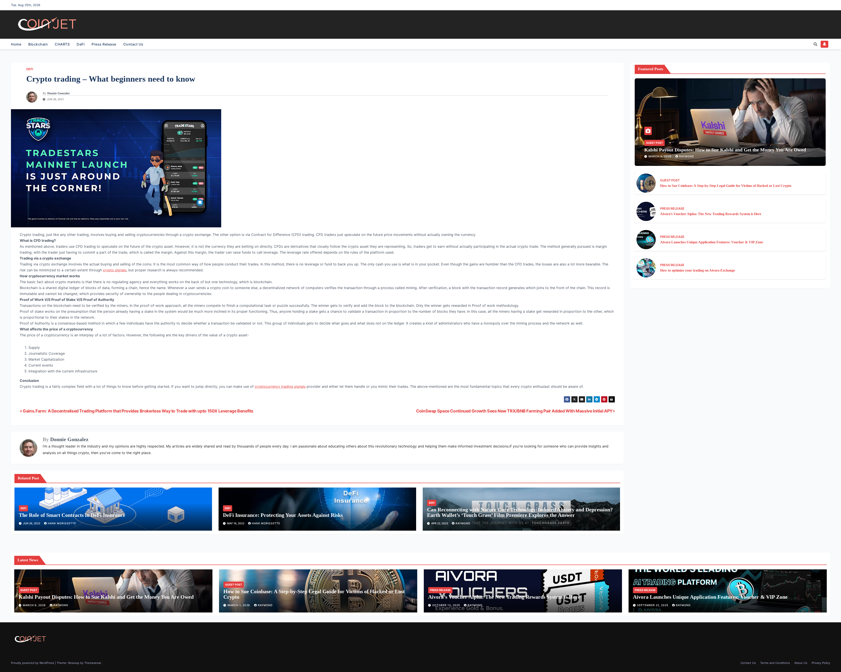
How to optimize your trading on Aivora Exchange (697, 270)
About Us (800, 663)
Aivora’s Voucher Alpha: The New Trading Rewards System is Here (710, 214)
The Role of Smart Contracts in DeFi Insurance (72, 515)
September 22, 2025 (653, 605)
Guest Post (654, 142)
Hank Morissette (62, 523)
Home (16, 44)
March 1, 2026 (239, 605)
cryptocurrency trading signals (280, 386)
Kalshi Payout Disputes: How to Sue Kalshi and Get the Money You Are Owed (725, 150)
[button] (815, 44)
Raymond (463, 523)
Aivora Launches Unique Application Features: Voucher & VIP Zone (711, 242)
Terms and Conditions (775, 663)
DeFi (81, 44)
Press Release (104, 44)
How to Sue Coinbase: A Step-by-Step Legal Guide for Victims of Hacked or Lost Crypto (725, 186)
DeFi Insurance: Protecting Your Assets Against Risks (283, 515)
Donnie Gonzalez (58, 93)
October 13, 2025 (446, 605)
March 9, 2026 (660, 156)
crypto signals (114, 270)
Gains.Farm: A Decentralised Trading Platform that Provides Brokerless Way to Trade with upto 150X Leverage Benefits (137, 411)
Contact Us (133, 44)
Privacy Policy (821, 663)
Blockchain (38, 44)
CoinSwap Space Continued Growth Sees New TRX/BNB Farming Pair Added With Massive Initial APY (514, 411)
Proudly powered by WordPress (33, 663)
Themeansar (92, 663)
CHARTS (62, 44)
